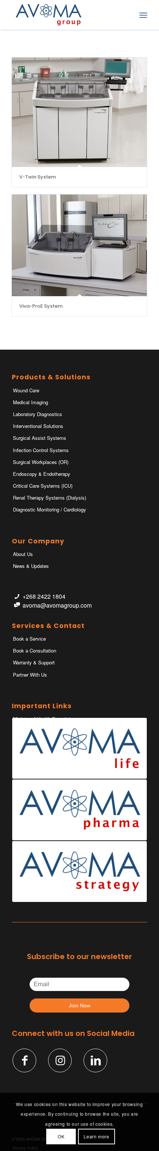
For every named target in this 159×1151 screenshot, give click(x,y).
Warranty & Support (34, 662)
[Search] (127, 15)
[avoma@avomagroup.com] (17, 605)
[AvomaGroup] (66, 15)
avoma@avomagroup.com (57, 605)
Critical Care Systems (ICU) (42, 485)
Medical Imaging (30, 402)
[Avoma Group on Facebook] (24, 1060)
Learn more (96, 1136)
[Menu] (143, 15)
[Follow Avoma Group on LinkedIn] (95, 1060)
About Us (23, 553)
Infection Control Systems (41, 450)
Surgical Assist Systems (39, 437)
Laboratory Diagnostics (37, 414)
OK (61, 1136)
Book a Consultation (34, 650)
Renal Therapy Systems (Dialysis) (49, 497)
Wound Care (26, 390)
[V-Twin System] (79, 112)
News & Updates (31, 565)
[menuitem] (127, 15)
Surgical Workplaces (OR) (40, 461)
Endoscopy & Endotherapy (41, 473)
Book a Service (29, 638)
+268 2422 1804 (44, 596)
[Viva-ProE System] (79, 245)
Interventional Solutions (38, 425)
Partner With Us (30, 674)
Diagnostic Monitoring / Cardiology (49, 509)
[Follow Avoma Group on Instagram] (60, 1060)
